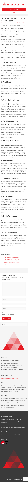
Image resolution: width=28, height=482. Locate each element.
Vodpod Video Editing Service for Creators (10, 378)
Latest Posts (14, 22)
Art (10, 22)
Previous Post (8, 270)
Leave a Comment (5, 22)
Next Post (20, 270)
